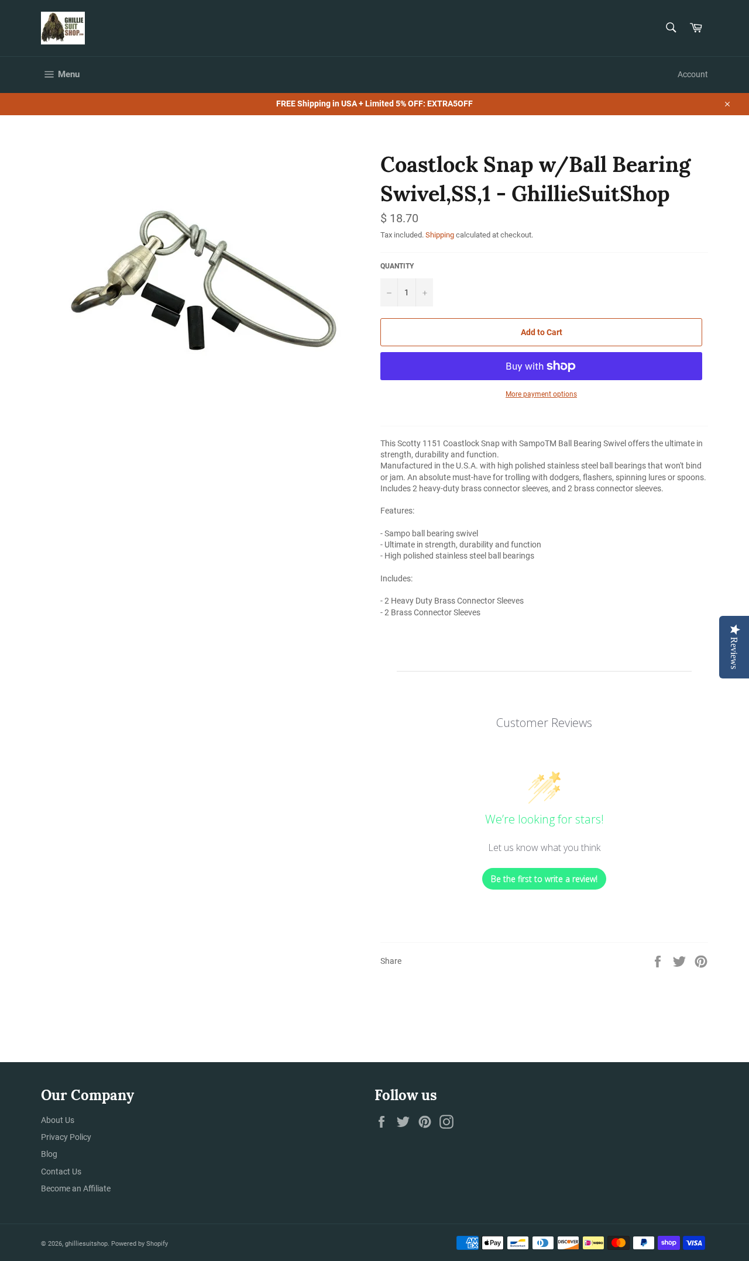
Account (693, 74)
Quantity (397, 266)
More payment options (541, 394)
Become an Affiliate (76, 1188)
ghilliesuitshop (86, 1244)
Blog (49, 1154)
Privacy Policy (66, 1137)
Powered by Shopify (139, 1244)
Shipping (439, 234)
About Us (57, 1120)
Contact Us (61, 1171)
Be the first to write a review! (544, 878)
